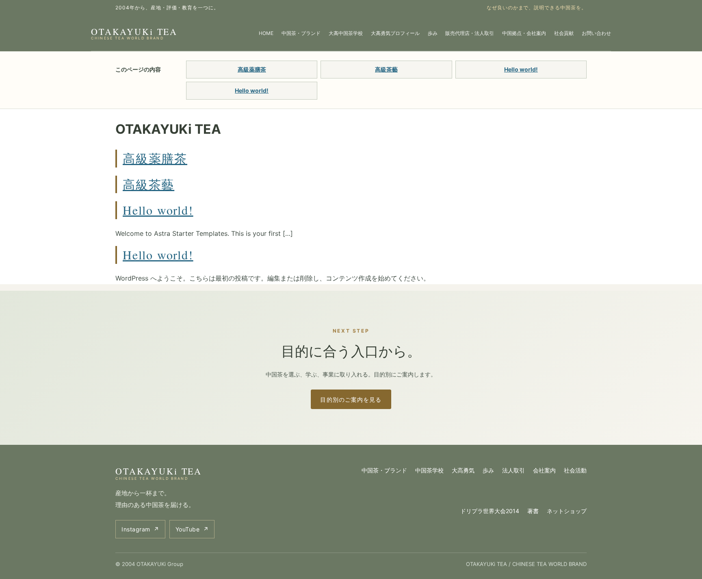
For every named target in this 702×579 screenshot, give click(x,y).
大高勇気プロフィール (395, 33)
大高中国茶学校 (346, 33)
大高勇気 (463, 470)
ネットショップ (567, 510)
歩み (433, 33)
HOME (266, 33)
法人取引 (513, 470)
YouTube (192, 529)
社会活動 (575, 470)
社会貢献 (564, 33)
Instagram (140, 529)
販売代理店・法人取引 (469, 33)
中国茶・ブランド (301, 33)
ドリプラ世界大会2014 (489, 510)
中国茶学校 (429, 470)
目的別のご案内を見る (350, 399)
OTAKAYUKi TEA (134, 33)
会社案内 (544, 470)
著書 (533, 510)
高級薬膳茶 (252, 69)
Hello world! (521, 69)
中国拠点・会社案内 (524, 33)
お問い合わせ (596, 33)
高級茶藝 (386, 69)
